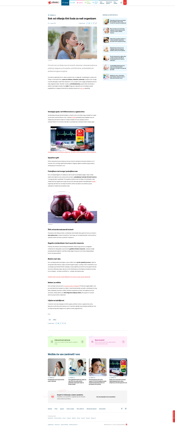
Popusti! (83, 418)
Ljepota (81, 2)
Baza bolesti (102, 408)
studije (93, 181)
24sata (78, 418)
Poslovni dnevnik (58, 418)
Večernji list (50, 418)
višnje (54, 319)
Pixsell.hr (88, 418)
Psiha (73, 2)
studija (73, 117)
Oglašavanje (51, 424)
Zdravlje (66, 2)
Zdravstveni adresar (92, 408)
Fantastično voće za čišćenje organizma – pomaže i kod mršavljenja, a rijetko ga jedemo (72, 152)
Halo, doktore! (80, 408)
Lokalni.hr (69, 418)
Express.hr (93, 418)
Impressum (57, 424)
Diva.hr (64, 418)
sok (50, 319)
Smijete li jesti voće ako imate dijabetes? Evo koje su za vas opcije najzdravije (69, 277)
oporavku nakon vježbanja (71, 286)
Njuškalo (74, 418)
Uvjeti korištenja (64, 424)
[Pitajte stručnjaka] (174, 416)
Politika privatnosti (73, 424)
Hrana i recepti (70, 408)
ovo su (82, 88)
